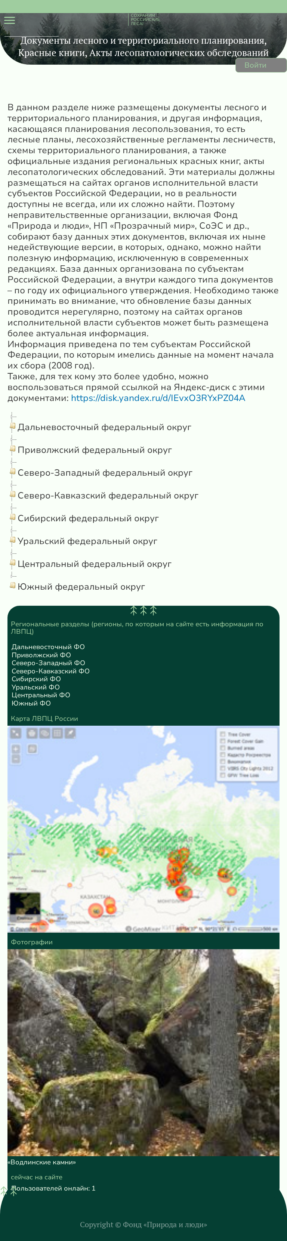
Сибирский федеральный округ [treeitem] (88, 518)
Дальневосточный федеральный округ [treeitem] (104, 427)
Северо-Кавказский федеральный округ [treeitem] (108, 495)
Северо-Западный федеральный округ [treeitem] (105, 473)
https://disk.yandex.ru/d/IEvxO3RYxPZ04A (158, 398)
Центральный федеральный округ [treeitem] (95, 564)
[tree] (143, 502)
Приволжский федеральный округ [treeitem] (95, 450)
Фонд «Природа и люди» (165, 1224)
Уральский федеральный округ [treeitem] (87, 541)
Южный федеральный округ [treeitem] (81, 587)
